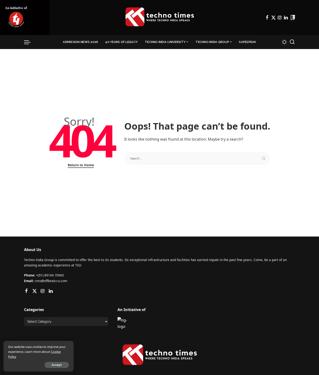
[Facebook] (267, 17)
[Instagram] (279, 17)
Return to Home (81, 165)
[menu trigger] (29, 42)
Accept (57, 365)
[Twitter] (273, 17)
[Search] (292, 42)
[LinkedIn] (286, 17)
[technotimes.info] (159, 17)
